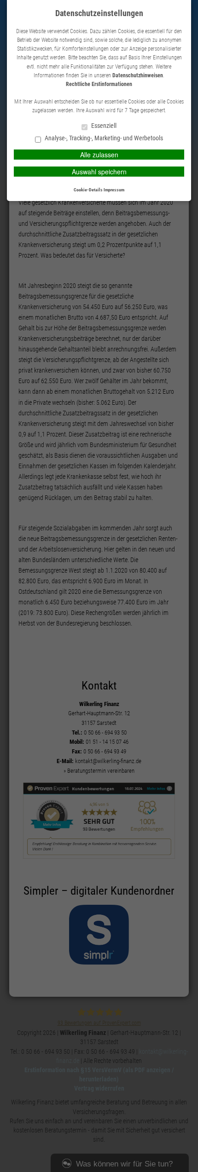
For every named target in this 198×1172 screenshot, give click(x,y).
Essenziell (103, 125)
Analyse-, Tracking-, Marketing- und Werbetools (103, 138)
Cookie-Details (88, 189)
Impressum (114, 189)
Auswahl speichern (99, 171)
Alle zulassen (99, 154)
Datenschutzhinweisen (137, 75)
